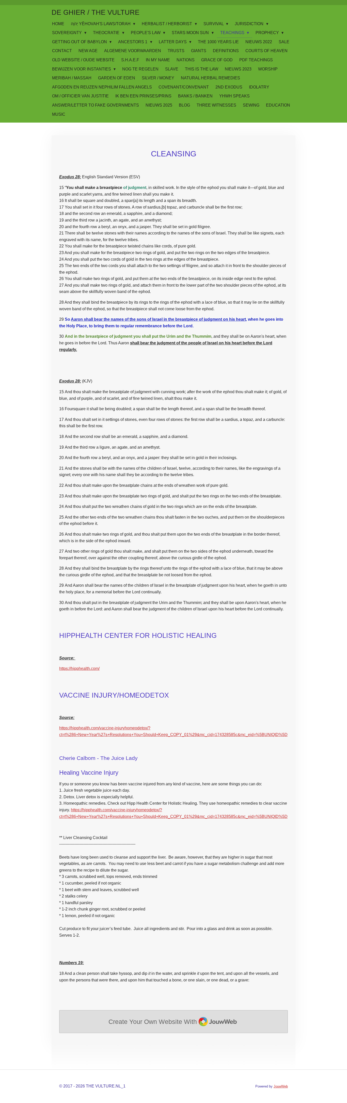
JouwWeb (281, 1086)
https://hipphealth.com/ (79, 668)
